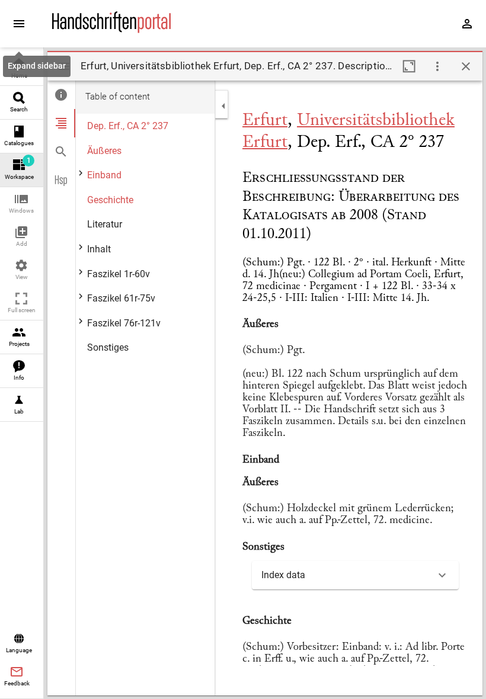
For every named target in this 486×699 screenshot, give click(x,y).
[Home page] (111, 30)
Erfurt (264, 121)
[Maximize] (409, 66)
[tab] (61, 95)
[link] (21, 69)
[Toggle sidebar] (64, 66)
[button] (21, 204)
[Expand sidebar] (19, 23)
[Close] (466, 66)
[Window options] (437, 66)
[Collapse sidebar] (223, 106)
